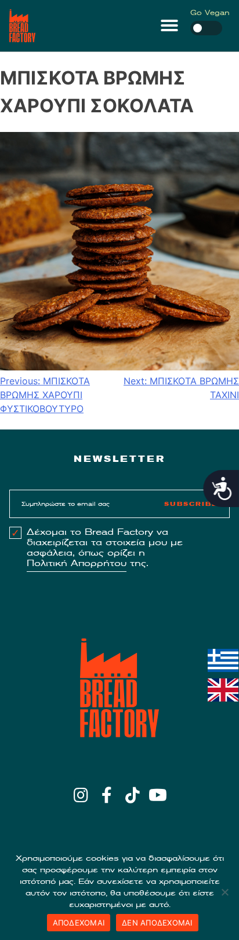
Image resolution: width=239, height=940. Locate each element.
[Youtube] (158, 795)
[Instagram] (81, 795)
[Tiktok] (132, 795)
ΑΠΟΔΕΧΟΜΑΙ (79, 922)
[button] (169, 25)
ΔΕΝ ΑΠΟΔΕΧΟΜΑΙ (157, 922)
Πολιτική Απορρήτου (76, 563)
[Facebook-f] (106, 795)
